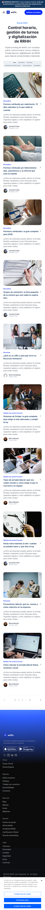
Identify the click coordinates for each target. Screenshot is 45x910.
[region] (22, 893)
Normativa (21, 62)
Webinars (6, 811)
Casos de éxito (27, 65)
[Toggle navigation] (4, 12)
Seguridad (7, 856)
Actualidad (37, 65)
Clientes (6, 781)
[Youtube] (12, 755)
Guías (5, 808)
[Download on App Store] (10, 749)
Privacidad (7, 849)
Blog (4, 802)
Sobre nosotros (9, 778)
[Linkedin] (4, 755)
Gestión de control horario (13, 65)
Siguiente (40, 700)
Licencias (6, 863)
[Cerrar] (41, 880)
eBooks (6, 805)
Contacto (6, 791)
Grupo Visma (8, 764)
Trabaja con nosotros (11, 784)
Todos (14, 62)
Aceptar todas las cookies (22, 906)
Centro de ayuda (9, 822)
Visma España (8, 767)
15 (30, 700)
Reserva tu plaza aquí (22, 6)
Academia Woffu (9, 829)
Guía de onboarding (10, 835)
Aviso (5, 859)
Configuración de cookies (22, 894)
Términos (6, 846)
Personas (29, 62)
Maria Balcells (14, 438)
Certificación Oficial (10, 832)
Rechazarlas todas (22, 900)
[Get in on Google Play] (26, 749)
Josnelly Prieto (14, 126)
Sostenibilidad (8, 788)
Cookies (6, 853)
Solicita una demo (33, 12)
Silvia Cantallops (15, 375)
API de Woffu (8, 826)
